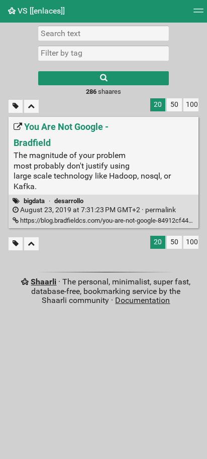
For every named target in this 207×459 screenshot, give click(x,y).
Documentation (142, 300)
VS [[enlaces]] (40, 11)
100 (192, 104)
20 (158, 104)
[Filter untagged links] (16, 106)
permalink (97, 210)
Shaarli (43, 281)
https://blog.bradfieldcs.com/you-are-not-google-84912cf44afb (108, 220)
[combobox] (103, 53)
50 (174, 104)
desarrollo (68, 201)
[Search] (103, 78)
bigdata (34, 201)
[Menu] (198, 14)
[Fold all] (31, 106)
